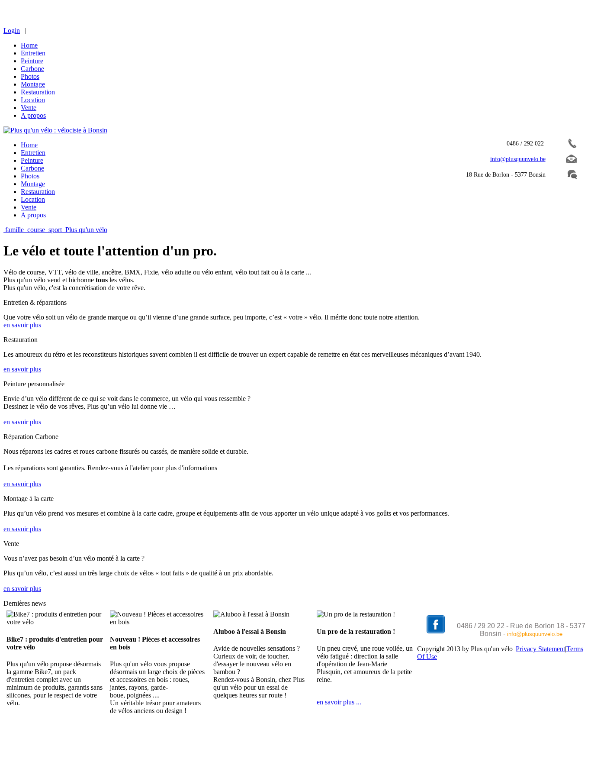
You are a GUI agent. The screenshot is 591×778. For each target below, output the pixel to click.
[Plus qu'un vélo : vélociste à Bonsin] (55, 130)
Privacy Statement (540, 648)
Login (11, 30)
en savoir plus (22, 325)
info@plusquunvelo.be (534, 634)
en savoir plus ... (339, 702)
